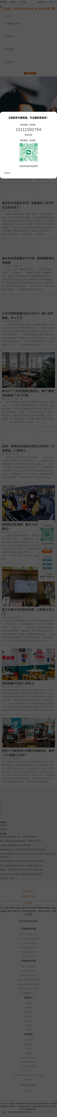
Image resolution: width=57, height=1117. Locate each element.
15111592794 (28, 129)
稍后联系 (7, 173)
